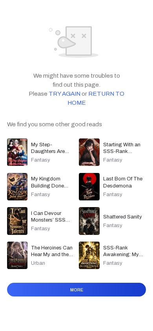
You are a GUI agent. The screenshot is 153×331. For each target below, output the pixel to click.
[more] (76, 300)
